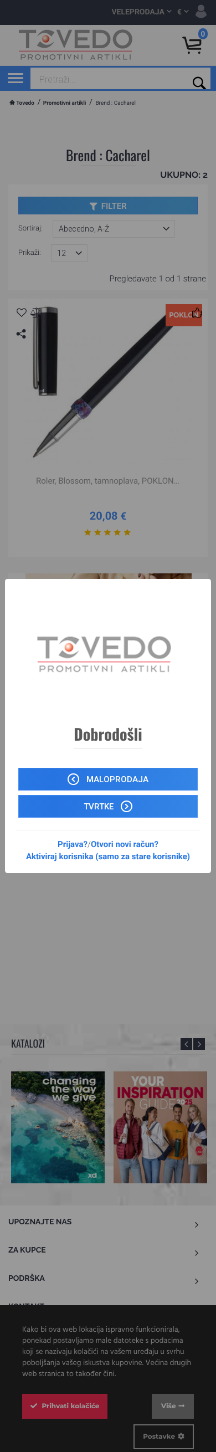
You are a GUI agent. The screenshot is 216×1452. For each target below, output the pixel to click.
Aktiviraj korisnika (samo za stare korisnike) (108, 856)
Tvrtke (100, 807)
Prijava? (73, 844)
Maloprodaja (116, 779)
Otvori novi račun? (124, 844)
